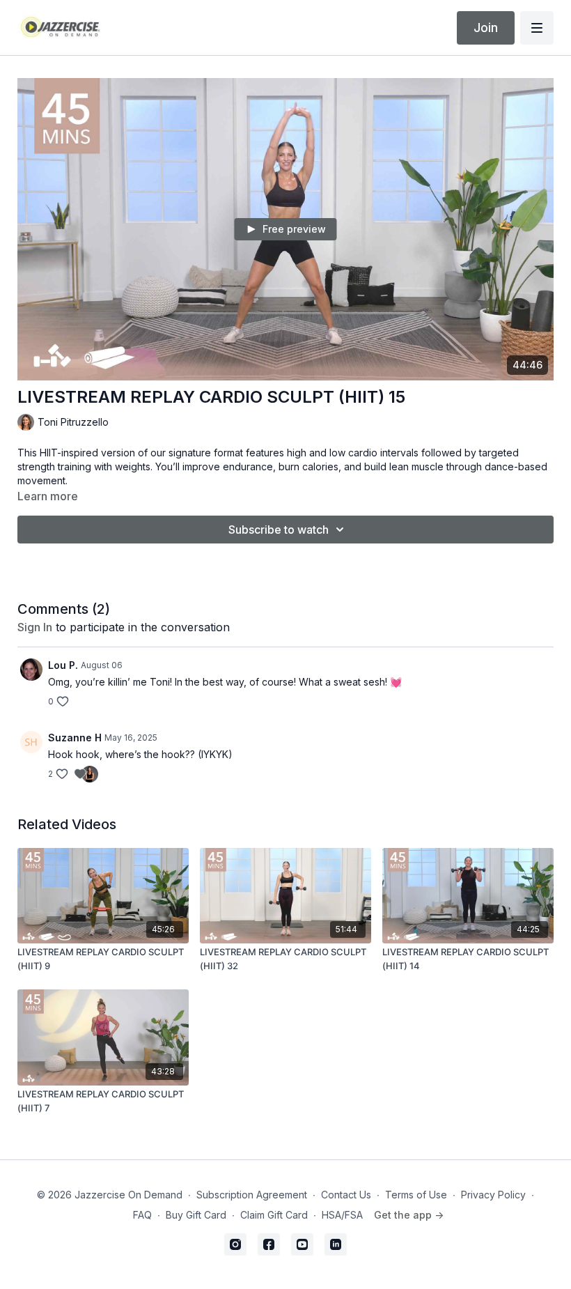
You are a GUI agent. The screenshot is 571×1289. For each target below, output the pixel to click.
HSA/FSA (342, 1215)
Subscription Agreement (251, 1195)
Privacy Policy (493, 1195)
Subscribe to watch (278, 530)
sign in (34, 627)
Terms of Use (416, 1195)
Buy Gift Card (196, 1215)
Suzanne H (75, 737)
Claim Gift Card (274, 1215)
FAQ (142, 1215)
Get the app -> (409, 1215)
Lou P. (63, 665)
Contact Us (346, 1195)
